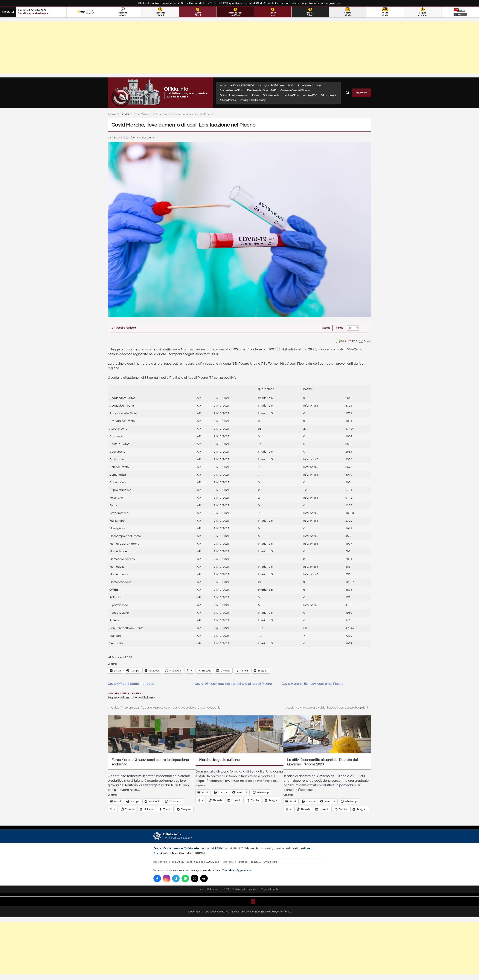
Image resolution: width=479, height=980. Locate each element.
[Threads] (204, 878)
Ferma (339, 327)
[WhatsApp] (185, 878)
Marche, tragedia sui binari (220, 760)
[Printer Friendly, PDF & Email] (353, 341)
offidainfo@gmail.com (238, 870)
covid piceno (146, 697)
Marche (113, 693)
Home (223, 85)
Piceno (136, 693)
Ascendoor (255, 911)
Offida (124, 693)
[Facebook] (157, 878)
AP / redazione (144, 137)
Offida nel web (271, 95)
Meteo (255, 95)
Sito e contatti (328, 95)
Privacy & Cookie (270, 889)
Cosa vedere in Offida (231, 90)
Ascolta (326, 327)
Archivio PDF (310, 95)
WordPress (283, 911)
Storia (291, 85)
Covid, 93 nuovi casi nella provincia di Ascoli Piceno (233, 684)
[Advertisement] (239, 47)
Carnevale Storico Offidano (294, 90)
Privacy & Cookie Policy (252, 100)
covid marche (127, 697)
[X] (194, 878)
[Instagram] (166, 878)
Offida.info (176, 89)
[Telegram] (176, 878)
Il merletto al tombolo (309, 85)
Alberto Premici (228, 100)
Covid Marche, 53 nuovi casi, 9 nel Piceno (312, 684)
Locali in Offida (291, 95)
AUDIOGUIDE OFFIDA (242, 85)
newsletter (361, 92)
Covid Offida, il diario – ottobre (131, 684)
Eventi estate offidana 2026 (261, 90)
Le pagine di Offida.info (271, 85)
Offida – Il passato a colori (234, 95)
